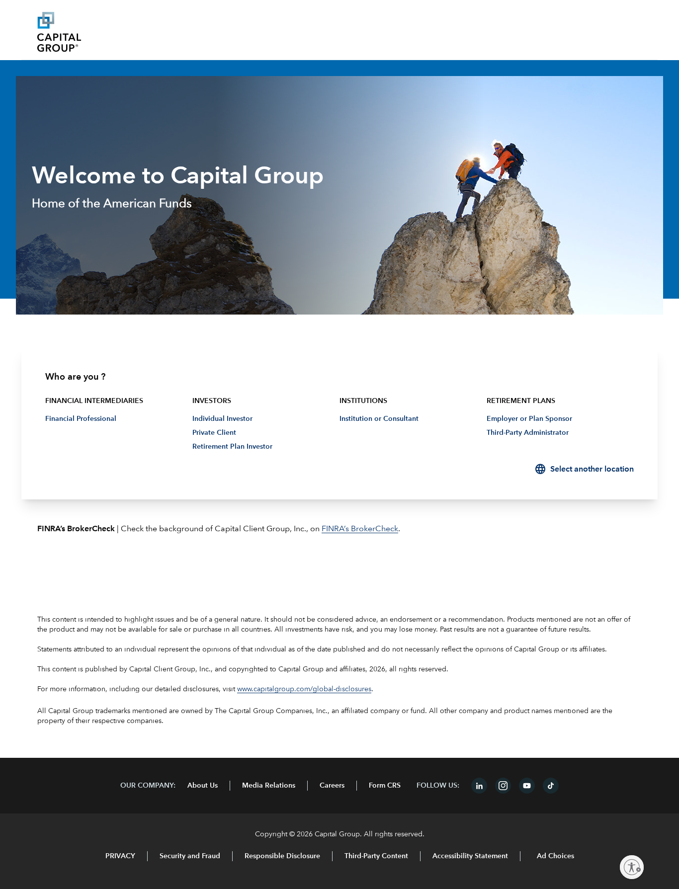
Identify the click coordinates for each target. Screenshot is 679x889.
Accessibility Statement (470, 856)
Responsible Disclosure (282, 856)
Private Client (214, 432)
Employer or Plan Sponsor (529, 418)
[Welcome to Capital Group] (111, 32)
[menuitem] (339, 423)
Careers (332, 785)
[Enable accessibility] (632, 867)
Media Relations (268, 785)
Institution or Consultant (379, 418)
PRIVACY (120, 856)
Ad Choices (554, 856)
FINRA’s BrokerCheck (360, 529)
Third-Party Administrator (528, 432)
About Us (202, 785)
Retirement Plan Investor (232, 446)
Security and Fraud (190, 856)
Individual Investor (222, 418)
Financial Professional (80, 418)
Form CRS (385, 785)
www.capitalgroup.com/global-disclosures (304, 689)
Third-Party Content (376, 856)
